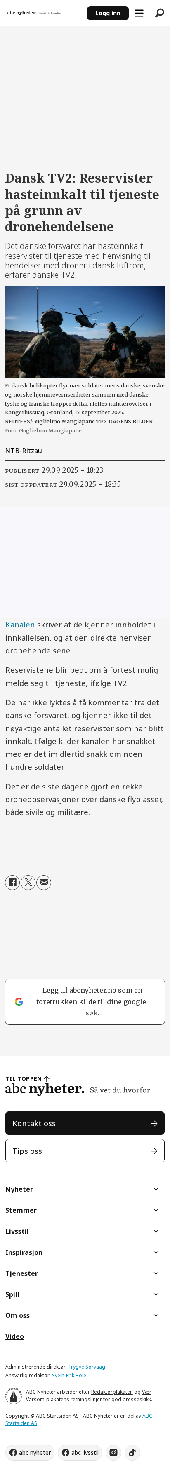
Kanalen (21, 624)
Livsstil (17, 1231)
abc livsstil (85, 1452)
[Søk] (159, 13)
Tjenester (21, 1273)
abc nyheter (35, 1452)
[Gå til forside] (43, 13)
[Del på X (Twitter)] (28, 882)
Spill (12, 1294)
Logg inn (107, 13)
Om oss (17, 1315)
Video (14, 1336)
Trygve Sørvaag (86, 1366)
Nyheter (19, 1189)
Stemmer (21, 1210)
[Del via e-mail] (43, 882)
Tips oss (27, 1151)
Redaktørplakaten (112, 1391)
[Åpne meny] (139, 13)
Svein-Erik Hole (69, 1375)
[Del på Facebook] (12, 882)
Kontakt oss (34, 1123)
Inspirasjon (23, 1252)
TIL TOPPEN (23, 1079)
